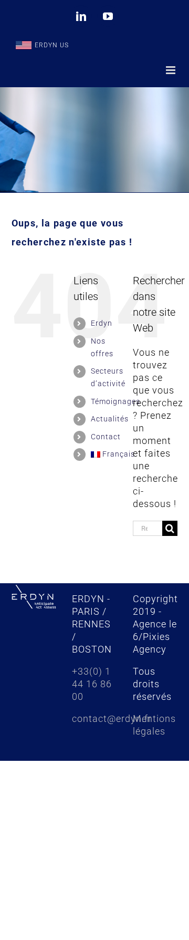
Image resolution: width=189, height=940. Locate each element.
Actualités (110, 419)
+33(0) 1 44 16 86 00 (92, 684)
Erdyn (101, 323)
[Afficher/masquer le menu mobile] (171, 70)
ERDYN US (52, 45)
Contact (106, 436)
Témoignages (115, 401)
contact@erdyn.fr (112, 718)
